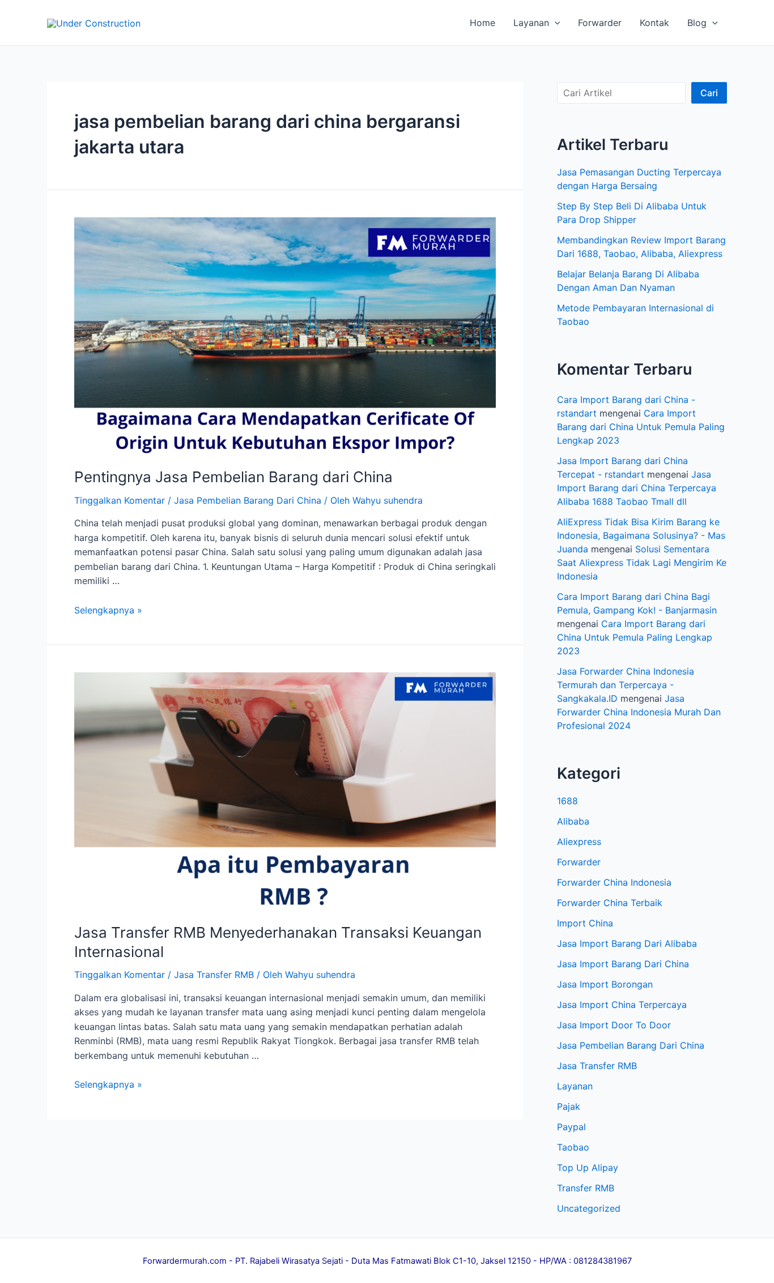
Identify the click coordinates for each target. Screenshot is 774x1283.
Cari (709, 92)
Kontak (654, 22)
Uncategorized (588, 1208)
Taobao (573, 1147)
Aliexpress (579, 841)
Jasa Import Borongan (605, 984)
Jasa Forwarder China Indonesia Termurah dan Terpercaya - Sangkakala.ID (625, 685)
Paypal (571, 1126)
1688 (567, 800)
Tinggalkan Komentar (119, 500)
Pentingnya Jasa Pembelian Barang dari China (233, 477)
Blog (697, 22)
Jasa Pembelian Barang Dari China (247, 500)
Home (482, 22)
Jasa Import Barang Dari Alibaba (627, 943)
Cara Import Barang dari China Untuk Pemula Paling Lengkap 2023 (641, 426)
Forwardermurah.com (185, 1261)
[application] (554, 22)
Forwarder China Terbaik (609, 902)
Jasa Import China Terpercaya (622, 1004)
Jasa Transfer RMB (214, 974)
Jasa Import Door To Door (614, 1025)
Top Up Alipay (587, 1167)
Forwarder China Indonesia (614, 882)
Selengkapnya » (108, 610)
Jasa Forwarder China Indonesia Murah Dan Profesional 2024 (639, 712)
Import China (585, 923)
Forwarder (600, 22)
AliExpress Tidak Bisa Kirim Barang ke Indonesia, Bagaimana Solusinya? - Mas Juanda (641, 535)
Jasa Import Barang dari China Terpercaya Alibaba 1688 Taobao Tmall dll (636, 488)
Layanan (531, 22)
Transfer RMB (585, 1188)
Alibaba (573, 821)
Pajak (568, 1106)
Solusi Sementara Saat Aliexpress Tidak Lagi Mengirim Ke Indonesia (641, 562)
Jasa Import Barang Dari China (623, 963)
